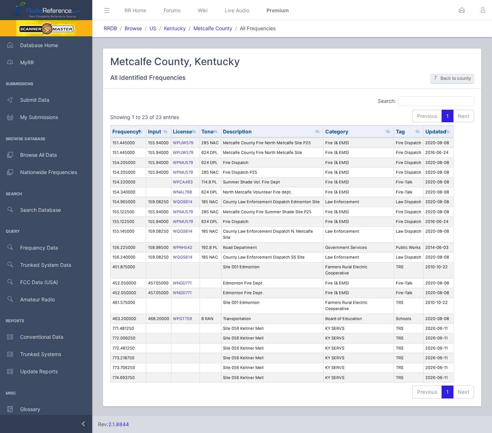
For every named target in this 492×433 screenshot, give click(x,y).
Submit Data (34, 100)
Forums (172, 10)
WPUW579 (183, 142)
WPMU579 (183, 162)
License (182, 131)
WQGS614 (182, 201)
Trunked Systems (40, 354)
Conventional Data (41, 337)
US (152, 28)
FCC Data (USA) (39, 282)
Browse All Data (38, 155)
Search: (387, 100)
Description (237, 131)
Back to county (455, 78)
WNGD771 (182, 283)
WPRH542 (182, 247)
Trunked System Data (45, 265)
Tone (207, 131)
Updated (435, 131)
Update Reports (39, 371)
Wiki (202, 10)
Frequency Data (39, 248)
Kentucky (175, 28)
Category (336, 131)
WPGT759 (182, 318)
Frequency (125, 131)
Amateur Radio (37, 299)
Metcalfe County (212, 28)
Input (154, 131)
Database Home (39, 45)
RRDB (110, 28)
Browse (133, 28)
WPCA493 (183, 181)
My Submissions (39, 117)
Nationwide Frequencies (48, 172)
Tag (400, 131)
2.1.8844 (118, 424)
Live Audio (237, 10)
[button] (462, 10)
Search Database (40, 210)
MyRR (27, 62)
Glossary (30, 409)
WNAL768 (182, 192)
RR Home (135, 10)
